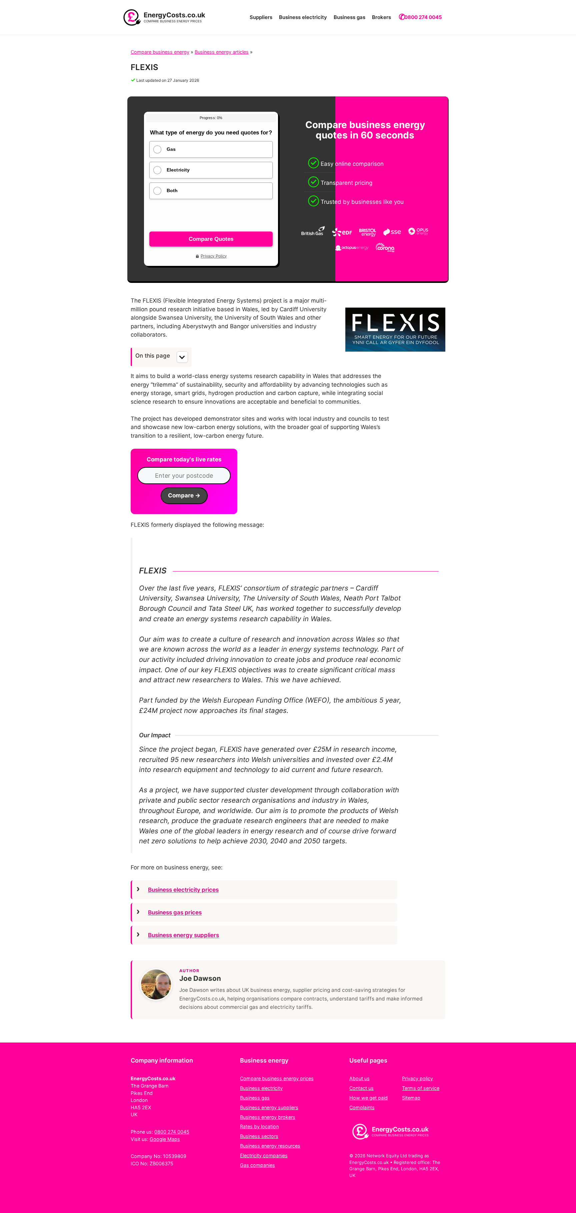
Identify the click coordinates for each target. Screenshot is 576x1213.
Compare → (184, 495)
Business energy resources (270, 1146)
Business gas (349, 17)
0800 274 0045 (423, 17)
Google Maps (165, 1139)
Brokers (381, 17)
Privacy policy (417, 1078)
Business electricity (303, 17)
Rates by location (259, 1126)
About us (359, 1078)
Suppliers (261, 17)
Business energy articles (222, 52)
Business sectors (259, 1136)
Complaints (362, 1107)
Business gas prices (175, 912)
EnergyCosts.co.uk (174, 15)
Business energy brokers (267, 1117)
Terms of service (420, 1088)
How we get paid (368, 1098)
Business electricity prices (183, 889)
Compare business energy (160, 52)
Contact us (361, 1088)
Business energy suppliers (183, 935)
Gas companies (257, 1165)
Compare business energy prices (277, 1078)
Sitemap (411, 1098)
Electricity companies (264, 1155)
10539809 (174, 1156)
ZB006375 (161, 1163)
